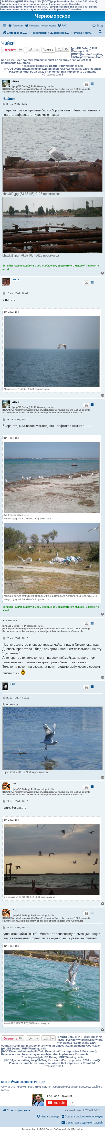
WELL (16, 279)
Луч (15, 783)
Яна (12, 684)
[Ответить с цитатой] (86, 84)
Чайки (8, 43)
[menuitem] (15, 25)
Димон (16, 81)
